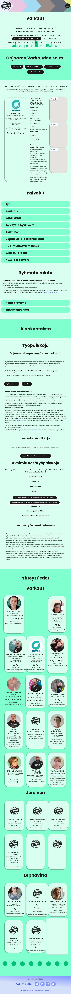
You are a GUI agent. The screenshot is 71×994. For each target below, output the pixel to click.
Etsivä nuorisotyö (25, 32)
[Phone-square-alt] (37, 984)
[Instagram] (48, 984)
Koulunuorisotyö (46, 32)
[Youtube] (53, 984)
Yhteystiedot (57, 42)
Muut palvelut (50, 39)
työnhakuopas (33, 430)
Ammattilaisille (39, 42)
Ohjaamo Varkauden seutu (26, 39)
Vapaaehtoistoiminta (18, 42)
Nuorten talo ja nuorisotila (24, 35)
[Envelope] (42, 984)
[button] (67, 5)
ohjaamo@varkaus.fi (50, 292)
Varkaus (18, 28)
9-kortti (31, 28)
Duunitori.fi (20, 421)
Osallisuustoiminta (51, 35)
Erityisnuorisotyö (47, 28)
